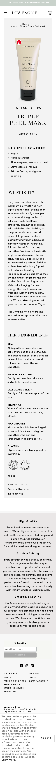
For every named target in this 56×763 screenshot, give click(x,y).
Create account (38, 681)
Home (25, 24)
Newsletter (10, 692)
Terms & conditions (15, 681)
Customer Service (14, 688)
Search (8, 678)
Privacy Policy (12, 685)
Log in (32, 678)
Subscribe (20, 643)
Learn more (8, 760)
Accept (46, 738)
